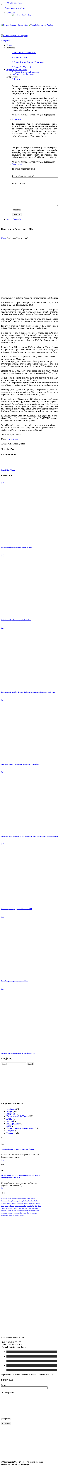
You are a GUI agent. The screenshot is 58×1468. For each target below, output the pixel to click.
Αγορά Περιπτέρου (14, 219)
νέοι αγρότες (26, 1213)
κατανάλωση (12, 1213)
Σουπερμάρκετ (35, 1208)
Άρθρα (9, 1111)
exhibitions (11, 1109)
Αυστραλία (19, 1198)
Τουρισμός (3, 1210)
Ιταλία (16, 1206)
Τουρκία (9, 1210)
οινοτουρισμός (33, 1213)
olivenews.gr (12, 439)
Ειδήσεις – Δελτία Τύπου (17, 1116)
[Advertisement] (21, 1082)
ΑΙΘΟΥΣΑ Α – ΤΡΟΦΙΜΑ (24, 52)
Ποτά (8, 1126)
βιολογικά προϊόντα (34, 1210)
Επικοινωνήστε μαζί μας (15, 8)
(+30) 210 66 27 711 (13, 3)
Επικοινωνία (17, 164)
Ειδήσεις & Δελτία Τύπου (23, 74)
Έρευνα (14, 1198)
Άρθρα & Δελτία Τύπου (16, 69)
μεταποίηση (19, 1213)
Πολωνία (15, 1208)
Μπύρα (9, 1121)
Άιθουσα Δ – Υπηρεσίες (22, 67)
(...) (2, 1159)
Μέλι (36, 1206)
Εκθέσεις (25, 1201)
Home (9, 45)
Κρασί (9, 1118)
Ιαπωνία (12, 1206)
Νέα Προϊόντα (12, 1123)
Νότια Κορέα (9, 1208)
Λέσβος (32, 1206)
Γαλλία (28, 1198)
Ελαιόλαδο (31, 1201)
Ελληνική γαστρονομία (29, 1203)
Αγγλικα (28, 15)
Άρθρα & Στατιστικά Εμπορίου (25, 72)
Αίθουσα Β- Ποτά (19, 57)
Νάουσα (3, 1208)
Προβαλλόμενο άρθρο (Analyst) (20, 1128)
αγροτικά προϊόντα (23, 1210)
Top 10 (9, 1198)
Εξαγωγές (7, 1206)
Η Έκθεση (16, 79)
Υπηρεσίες (16, 119)
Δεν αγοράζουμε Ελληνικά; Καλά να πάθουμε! (18, 1149)
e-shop (3, 1198)
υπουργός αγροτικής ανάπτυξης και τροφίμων (12, 1215)
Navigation (6, 41)
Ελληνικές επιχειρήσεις (17, 1203)
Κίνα (19, 1206)
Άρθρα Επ (10, 1114)
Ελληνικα (10, 13)
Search (30, 1064)
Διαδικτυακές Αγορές (6, 1201)
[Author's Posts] (4, 465)
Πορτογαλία (21, 1208)
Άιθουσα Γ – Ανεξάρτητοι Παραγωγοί (28, 62)
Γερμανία (33, 1198)
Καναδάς (23, 1206)
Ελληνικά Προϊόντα (6, 1203)
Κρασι (28, 1206)
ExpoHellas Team (8, 470)
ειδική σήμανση (5, 1213)
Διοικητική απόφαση (17, 1201)
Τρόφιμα (10, 1131)
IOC (6, 1198)
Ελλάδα (36, 1201)
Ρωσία (29, 1208)
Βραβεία (24, 1198)
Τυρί (17, 1210)
